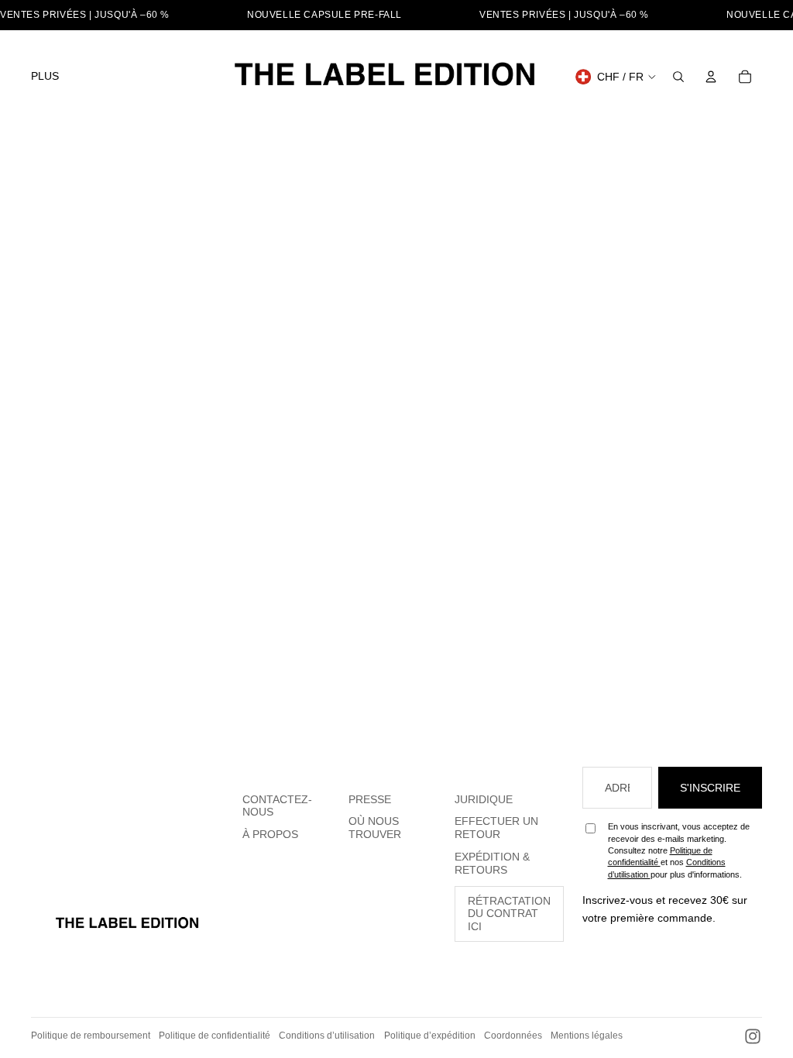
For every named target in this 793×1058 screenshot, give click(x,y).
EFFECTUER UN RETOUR (496, 827)
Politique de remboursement (90, 1035)
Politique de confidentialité (214, 1035)
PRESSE (369, 799)
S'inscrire (710, 787)
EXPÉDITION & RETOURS (492, 863)
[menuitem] (45, 77)
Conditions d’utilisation (327, 1035)
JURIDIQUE (484, 799)
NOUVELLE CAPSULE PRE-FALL (324, 14)
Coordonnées (513, 1035)
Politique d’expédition (429, 1035)
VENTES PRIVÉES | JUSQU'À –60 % (85, 14)
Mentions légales (587, 1035)
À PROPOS (270, 834)
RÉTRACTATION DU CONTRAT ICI (509, 914)
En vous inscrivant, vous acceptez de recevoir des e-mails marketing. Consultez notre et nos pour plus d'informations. (679, 850)
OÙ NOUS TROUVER (374, 827)
